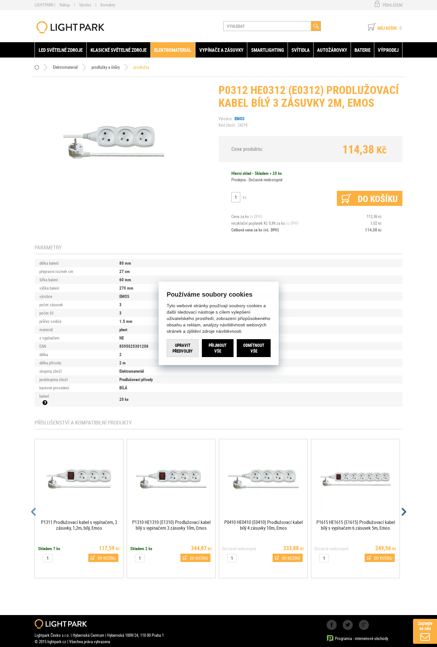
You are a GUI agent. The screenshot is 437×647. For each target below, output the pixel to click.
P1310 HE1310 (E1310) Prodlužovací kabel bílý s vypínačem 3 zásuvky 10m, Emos (171, 525)
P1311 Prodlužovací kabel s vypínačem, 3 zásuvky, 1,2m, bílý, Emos (79, 525)
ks (245, 197)
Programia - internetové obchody (361, 638)
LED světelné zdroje (61, 50)
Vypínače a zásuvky (221, 50)
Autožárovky (332, 50)
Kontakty (107, 5)
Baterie (362, 50)
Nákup (65, 5)
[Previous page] (34, 511)
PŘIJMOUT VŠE (217, 348)
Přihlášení (392, 5)
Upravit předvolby (182, 348)
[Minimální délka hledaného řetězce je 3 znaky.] (316, 26)
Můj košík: (387, 28)
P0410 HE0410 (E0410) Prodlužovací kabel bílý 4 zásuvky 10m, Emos (263, 525)
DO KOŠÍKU (107, 558)
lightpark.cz (70, 27)
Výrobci (85, 5)
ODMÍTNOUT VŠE (253, 348)
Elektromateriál (172, 50)
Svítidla (300, 50)
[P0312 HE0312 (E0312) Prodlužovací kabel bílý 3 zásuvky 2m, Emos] (113, 141)
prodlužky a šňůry (105, 67)
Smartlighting (267, 50)
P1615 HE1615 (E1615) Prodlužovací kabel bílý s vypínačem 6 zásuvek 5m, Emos (355, 525)
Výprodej (388, 50)
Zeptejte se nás (425, 625)
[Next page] (403, 511)
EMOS (239, 118)
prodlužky (141, 67)
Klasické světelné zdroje (119, 50)
